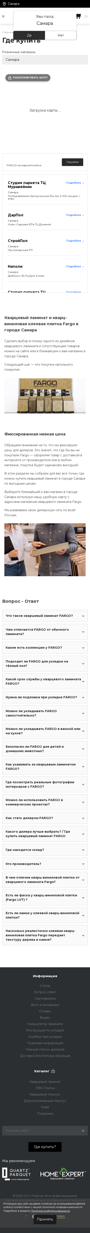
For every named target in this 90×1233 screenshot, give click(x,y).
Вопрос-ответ (45, 992)
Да (29, 35)
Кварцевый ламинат (45, 1082)
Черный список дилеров (45, 1049)
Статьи (45, 986)
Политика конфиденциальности (50, 1210)
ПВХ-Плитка (45, 1088)
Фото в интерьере (45, 1005)
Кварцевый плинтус (45, 1094)
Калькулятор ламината (45, 1024)
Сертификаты (45, 998)
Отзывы (45, 1011)
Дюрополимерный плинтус (45, 1101)
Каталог (41, 1071)
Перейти (73, 162)
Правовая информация (45, 1043)
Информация (45, 976)
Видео (45, 1018)
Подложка (45, 1114)
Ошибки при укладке (45, 1037)
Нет (61, 35)
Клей (45, 1107)
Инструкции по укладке (45, 1030)
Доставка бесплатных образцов (45, 1056)
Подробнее (75, 182)
